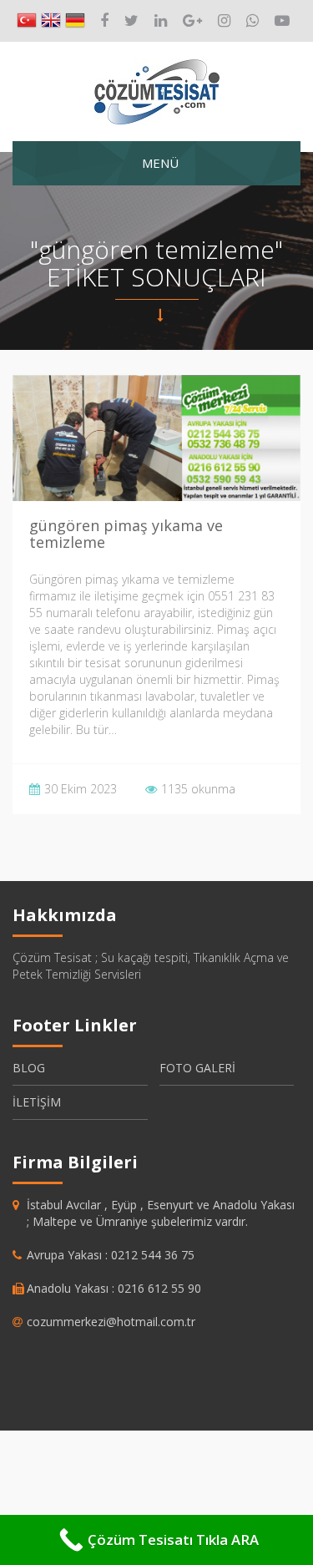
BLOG (29, 1068)
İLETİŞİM (37, 1102)
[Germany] (75, 21)
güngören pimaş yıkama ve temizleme (126, 533)
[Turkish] (27, 21)
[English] (51, 21)
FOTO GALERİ (197, 1068)
